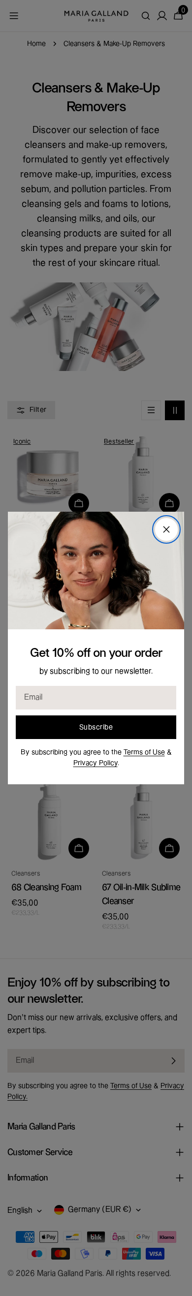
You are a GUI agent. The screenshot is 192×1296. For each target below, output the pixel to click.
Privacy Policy (95, 763)
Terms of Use (144, 752)
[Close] (166, 529)
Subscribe (96, 727)
